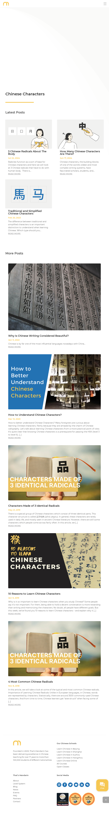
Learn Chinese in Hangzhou (70, 758)
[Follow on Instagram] (59, 784)
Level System (19, 783)
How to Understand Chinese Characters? (35, 414)
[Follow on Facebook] (64, 784)
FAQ (15, 795)
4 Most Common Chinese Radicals (30, 681)
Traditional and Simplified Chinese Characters (25, 212)
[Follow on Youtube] (76, 784)
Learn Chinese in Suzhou (68, 755)
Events (16, 792)
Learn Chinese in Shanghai (69, 752)
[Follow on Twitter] (70, 784)
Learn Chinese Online (67, 761)
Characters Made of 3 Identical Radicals (33, 505)
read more (14, 174)
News (15, 789)
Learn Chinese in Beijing (68, 749)
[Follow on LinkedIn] (81, 784)
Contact (16, 801)
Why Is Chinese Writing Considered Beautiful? (38, 335)
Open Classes (63, 766)
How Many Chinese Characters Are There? (80, 153)
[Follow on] (87, 784)
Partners (17, 798)
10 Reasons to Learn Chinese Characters (34, 593)
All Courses (62, 763)
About (16, 780)
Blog (15, 786)
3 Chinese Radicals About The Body (27, 153)
